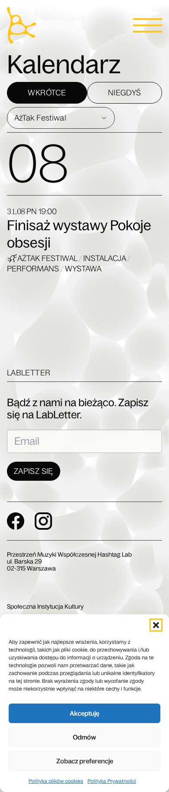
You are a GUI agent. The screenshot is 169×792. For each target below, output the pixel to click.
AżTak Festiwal (47, 258)
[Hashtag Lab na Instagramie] (43, 521)
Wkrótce (47, 92)
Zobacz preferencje (84, 761)
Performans (33, 268)
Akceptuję (84, 713)
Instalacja (105, 258)
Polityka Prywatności (112, 781)
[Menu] (147, 25)
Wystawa (83, 268)
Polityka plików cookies (56, 781)
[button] (156, 625)
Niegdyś (124, 92)
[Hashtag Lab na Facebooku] (15, 521)
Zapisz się (33, 471)
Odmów (84, 737)
